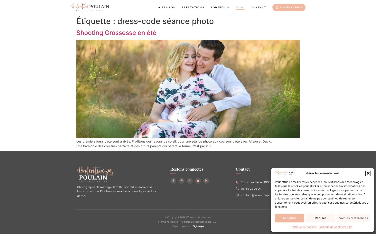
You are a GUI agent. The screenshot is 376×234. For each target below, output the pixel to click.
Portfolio (220, 7)
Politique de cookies (303, 227)
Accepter (289, 218)
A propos (166, 7)
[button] (368, 173)
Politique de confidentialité (335, 227)
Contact (258, 7)
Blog (240, 7)
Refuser (320, 218)
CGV (215, 221)
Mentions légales (168, 221)
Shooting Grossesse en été (116, 33)
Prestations (193, 7)
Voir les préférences (353, 218)
